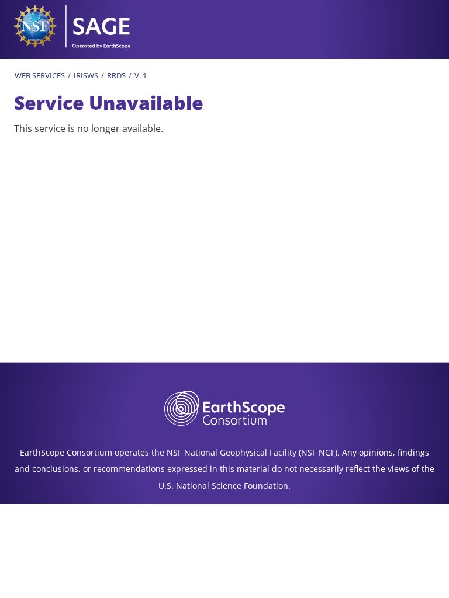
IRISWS (86, 75)
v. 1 (140, 75)
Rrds (116, 75)
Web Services (40, 75)
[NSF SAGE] (76, 25)
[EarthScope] (224, 407)
